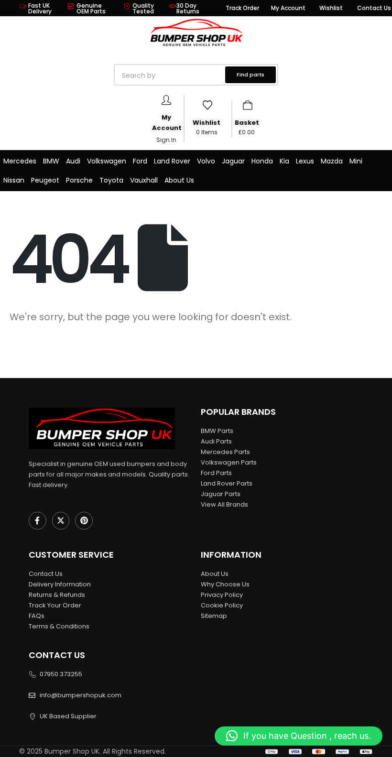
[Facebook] (37, 521)
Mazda (332, 161)
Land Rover (172, 161)
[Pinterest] (84, 521)
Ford (140, 161)
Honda (262, 161)
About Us (179, 180)
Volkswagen (106, 161)
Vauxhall (144, 180)
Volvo (206, 161)
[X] (61, 521)
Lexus (305, 161)
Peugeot (45, 180)
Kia (284, 161)
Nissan (13, 180)
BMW (51, 161)
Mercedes (19, 161)
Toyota (111, 180)
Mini (355, 161)
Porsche (79, 180)
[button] (298, 736)
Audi (73, 161)
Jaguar (233, 161)
